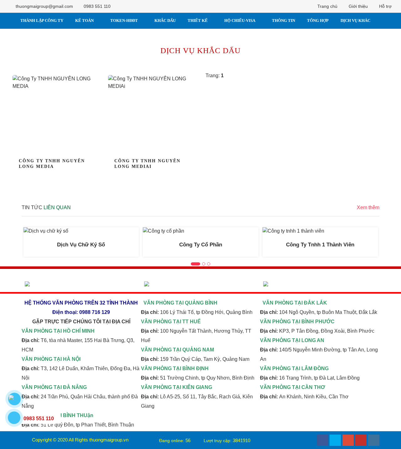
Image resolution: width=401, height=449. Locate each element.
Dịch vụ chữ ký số (81, 245)
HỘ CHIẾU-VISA (239, 20)
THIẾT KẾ (198, 20)
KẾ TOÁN (84, 20)
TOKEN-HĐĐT (124, 20)
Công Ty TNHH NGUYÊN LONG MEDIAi (147, 164)
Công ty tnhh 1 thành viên (320, 245)
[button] (195, 263)
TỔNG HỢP (318, 20)
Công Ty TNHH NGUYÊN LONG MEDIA (52, 164)
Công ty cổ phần (200, 245)
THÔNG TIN (283, 20)
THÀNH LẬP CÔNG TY (41, 20)
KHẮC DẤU (165, 20)
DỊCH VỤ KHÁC (355, 20)
